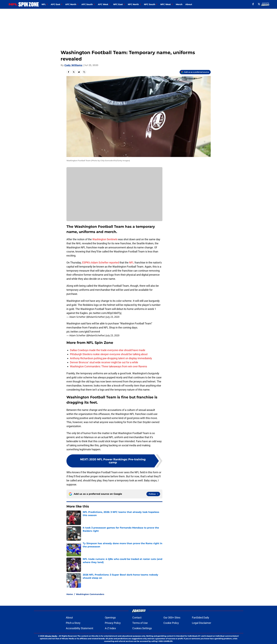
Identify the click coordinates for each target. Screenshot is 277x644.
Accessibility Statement (79, 628)
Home (69, 594)
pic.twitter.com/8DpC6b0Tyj (105, 313)
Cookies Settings (142, 628)
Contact (136, 617)
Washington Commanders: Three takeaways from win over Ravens (108, 366)
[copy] (84, 72)
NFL (131, 262)
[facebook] (253, 4)
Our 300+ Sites (171, 617)
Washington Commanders (90, 594)
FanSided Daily (200, 617)
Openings (110, 617)
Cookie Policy (171, 622)
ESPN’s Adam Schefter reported (100, 262)
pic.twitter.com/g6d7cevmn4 (83, 331)
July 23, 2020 (112, 316)
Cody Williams (73, 65)
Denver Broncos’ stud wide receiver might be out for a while (104, 362)
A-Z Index (110, 628)
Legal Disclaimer (201, 622)
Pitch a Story (73, 622)
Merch (179, 4)
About (188, 4)
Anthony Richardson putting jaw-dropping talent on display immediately (111, 358)
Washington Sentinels (104, 239)
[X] (259, 4)
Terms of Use (140, 622)
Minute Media (51, 636)
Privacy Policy (113, 622)
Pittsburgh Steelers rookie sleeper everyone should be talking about (109, 354)
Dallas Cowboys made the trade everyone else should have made (107, 350)
